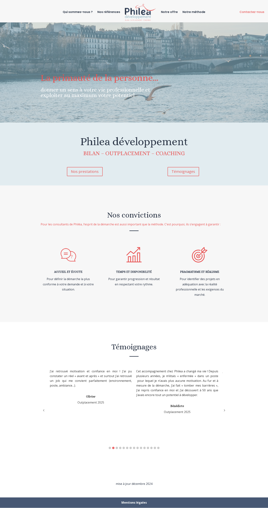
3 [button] (117, 448)
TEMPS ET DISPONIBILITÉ (134, 272)
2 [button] (113, 448)
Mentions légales (134, 503)
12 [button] (148, 448)
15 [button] (158, 448)
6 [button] (127, 448)
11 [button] (144, 448)
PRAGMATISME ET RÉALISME (199, 272)
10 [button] (141, 448)
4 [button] (120, 448)
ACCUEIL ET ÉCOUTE (68, 272)
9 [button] (137, 448)
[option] (93, 387)
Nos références (108, 12)
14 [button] (155, 448)
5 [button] (124, 448)
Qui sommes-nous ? (78, 12)
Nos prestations (85, 171)
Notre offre (169, 12)
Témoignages (183, 171)
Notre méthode (193, 12)
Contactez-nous (252, 12)
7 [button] (130, 448)
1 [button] (110, 448)
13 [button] (151, 448)
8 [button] (134, 448)
